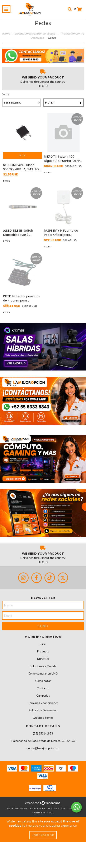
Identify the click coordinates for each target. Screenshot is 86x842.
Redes (6, 181)
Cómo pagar (43, 681)
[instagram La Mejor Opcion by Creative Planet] (23, 577)
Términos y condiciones (43, 703)
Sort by (5, 94)
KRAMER (43, 658)
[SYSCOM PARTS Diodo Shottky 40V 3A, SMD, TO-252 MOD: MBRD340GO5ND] (22, 132)
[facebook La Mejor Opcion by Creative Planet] (36, 577)
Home (6, 33)
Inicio (43, 644)
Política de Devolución (43, 710)
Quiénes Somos (43, 717)
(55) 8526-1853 (43, 733)
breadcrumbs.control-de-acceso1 (35, 33)
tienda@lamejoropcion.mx (43, 748)
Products (43, 651)
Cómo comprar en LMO (43, 673)
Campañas (43, 695)
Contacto (43, 688)
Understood (43, 835)
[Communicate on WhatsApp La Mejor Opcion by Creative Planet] (76, 807)
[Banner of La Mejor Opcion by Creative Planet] (43, 347)
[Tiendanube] (43, 804)
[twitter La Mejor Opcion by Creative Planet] (63, 577)
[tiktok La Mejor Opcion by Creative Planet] (49, 577)
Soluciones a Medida (43, 666)
